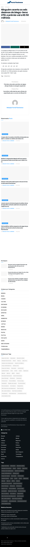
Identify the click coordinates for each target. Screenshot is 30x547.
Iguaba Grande (5, 370)
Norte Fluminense (18, 375)
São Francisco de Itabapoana (8, 388)
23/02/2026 (18, 208)
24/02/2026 (18, 185)
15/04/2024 (11, 283)
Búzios (19, 360)
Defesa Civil (16, 365)
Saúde (2, 341)
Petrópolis (19, 378)
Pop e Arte (4, 338)
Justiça (3, 324)
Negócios (3, 329)
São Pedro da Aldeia (17, 391)
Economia (3, 307)
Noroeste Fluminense (7, 375)
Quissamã (4, 383)
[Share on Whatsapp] (15, 47)
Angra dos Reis (5, 358)
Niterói (18, 373)
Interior (3, 321)
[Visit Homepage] (15, 2)
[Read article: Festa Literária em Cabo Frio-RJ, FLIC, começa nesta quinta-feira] (4, 274)
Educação (4, 310)
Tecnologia (4, 346)
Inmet (15, 370)
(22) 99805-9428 (6, 430)
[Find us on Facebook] (1, 538)
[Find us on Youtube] (3, 538)
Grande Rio (4, 318)
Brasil (3, 296)
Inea (12, 370)
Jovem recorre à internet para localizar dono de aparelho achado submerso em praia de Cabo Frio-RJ (14, 204)
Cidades (3, 299)
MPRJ (13, 373)
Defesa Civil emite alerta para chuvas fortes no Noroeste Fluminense (14, 182)
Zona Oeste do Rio (6, 396)
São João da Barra (6, 391)
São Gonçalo (20, 388)
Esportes (3, 313)
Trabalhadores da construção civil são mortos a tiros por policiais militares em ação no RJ (13, 527)
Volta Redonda (12, 393)
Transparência (5, 349)
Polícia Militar (12, 381)
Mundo (3, 327)
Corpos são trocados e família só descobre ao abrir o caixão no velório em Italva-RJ (15, 138)
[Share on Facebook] (5, 47)
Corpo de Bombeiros (6, 365)
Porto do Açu (21, 381)
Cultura (3, 301)
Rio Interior (13, 386)
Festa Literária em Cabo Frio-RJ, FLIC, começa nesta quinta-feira (18, 273)
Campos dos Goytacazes (7, 363)
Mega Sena (7, 76)
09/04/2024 (23, 21)
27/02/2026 (18, 140)
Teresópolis (4, 393)
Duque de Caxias (6, 368)
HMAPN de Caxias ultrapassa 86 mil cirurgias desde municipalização (9, 515)
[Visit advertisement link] (15, 246)
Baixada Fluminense (6, 360)
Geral (2, 315)
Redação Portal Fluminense (12, 21)
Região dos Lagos (12, 383)
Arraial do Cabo (20, 358)
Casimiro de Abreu (19, 363)
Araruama (13, 358)
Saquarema (20, 386)
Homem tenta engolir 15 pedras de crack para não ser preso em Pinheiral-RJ (17, 266)
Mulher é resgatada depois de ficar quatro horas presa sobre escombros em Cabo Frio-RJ (14, 160)
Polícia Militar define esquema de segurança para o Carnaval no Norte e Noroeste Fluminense (14, 227)
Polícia (3, 332)
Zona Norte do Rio (22, 393)
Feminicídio (20, 368)
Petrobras (12, 378)
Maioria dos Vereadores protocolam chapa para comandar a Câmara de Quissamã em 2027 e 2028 (14, 511)
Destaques (7, 7)
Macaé (3, 373)
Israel (20, 370)
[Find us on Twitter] (7, 538)
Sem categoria (5, 343)
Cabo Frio (24, 360)
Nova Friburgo (5, 378)
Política (3, 335)
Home (2, 7)
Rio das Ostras (21, 383)
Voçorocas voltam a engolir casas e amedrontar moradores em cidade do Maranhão (18, 280)
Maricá (8, 373)
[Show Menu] (1, 2)
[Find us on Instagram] (5, 538)
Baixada (3, 293)
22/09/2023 (11, 269)
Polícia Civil (4, 381)
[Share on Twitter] (24, 47)
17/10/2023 (11, 275)
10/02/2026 (18, 231)
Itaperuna (26, 370)
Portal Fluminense (10, 541)
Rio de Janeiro (5, 386)
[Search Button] (28, 2)
